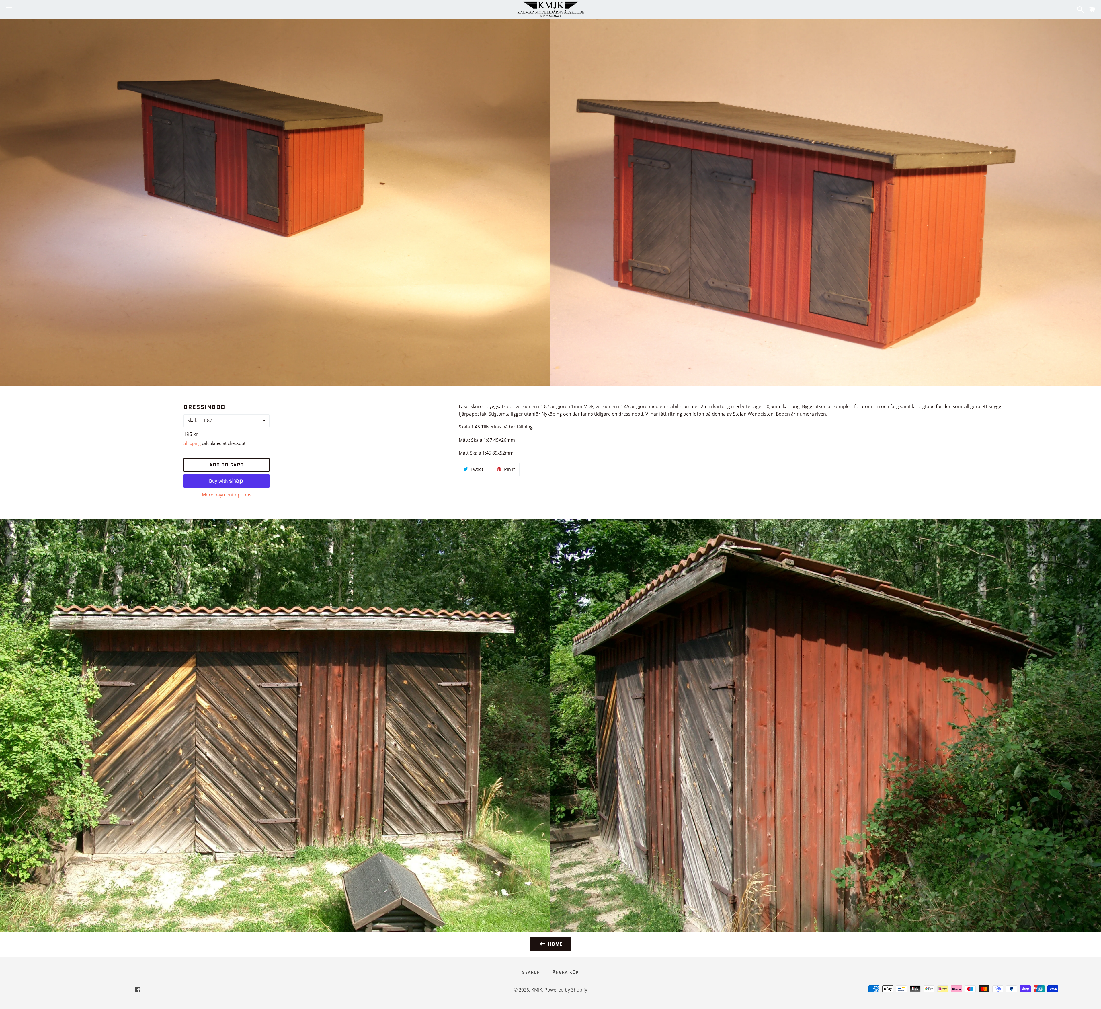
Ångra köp (566, 972)
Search (531, 972)
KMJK (536, 990)
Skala (192, 420)
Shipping (192, 443)
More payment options (226, 495)
